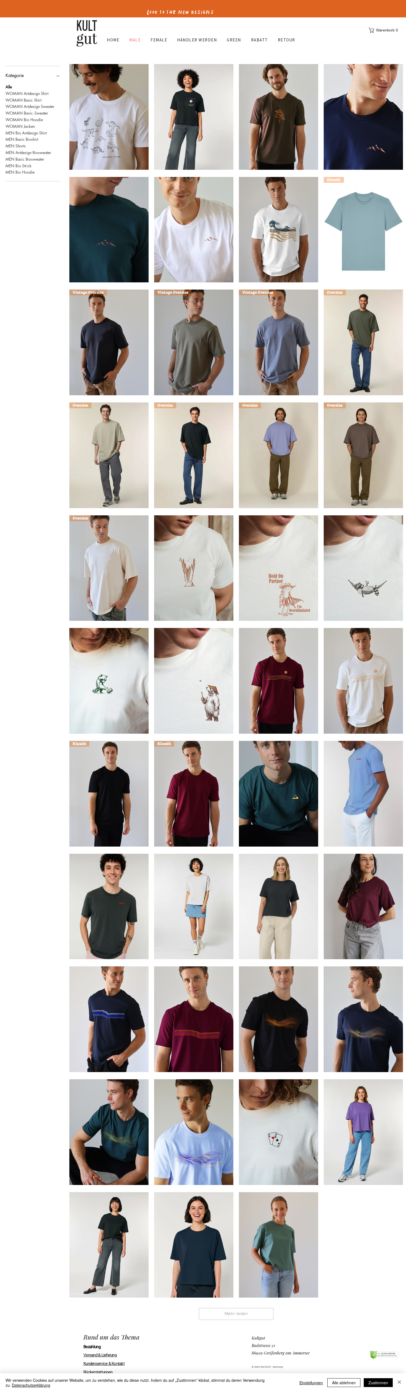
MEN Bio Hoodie (20, 172)
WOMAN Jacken (20, 126)
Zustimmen (378, 1382)
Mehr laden (236, 1314)
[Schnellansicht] (109, 116)
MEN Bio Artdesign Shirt (26, 133)
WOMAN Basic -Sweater (27, 113)
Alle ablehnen (344, 1382)
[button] (384, 30)
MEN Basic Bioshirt (22, 139)
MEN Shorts (16, 146)
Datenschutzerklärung (31, 1385)
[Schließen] (399, 1383)
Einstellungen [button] (311, 1382)
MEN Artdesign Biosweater (28, 152)
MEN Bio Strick (18, 165)
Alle (9, 86)
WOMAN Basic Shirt (23, 100)
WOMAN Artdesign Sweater (30, 106)
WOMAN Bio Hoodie (24, 119)
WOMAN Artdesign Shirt (27, 93)
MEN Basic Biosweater (25, 159)
